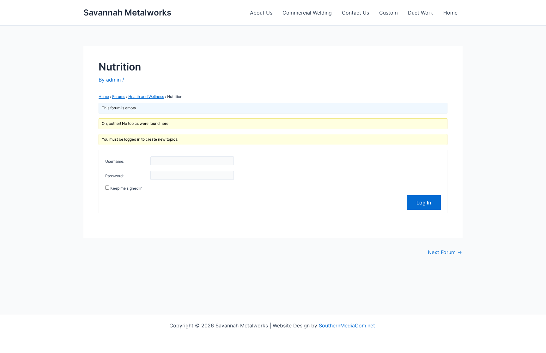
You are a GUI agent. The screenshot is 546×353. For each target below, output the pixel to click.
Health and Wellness (146, 96)
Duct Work (420, 12)
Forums (118, 96)
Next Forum (445, 252)
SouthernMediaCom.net (348, 325)
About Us (261, 12)
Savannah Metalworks (127, 12)
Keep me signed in (126, 188)
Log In (423, 202)
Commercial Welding (307, 12)
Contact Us (355, 12)
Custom (388, 12)
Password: (114, 175)
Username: (114, 161)
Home (450, 12)
